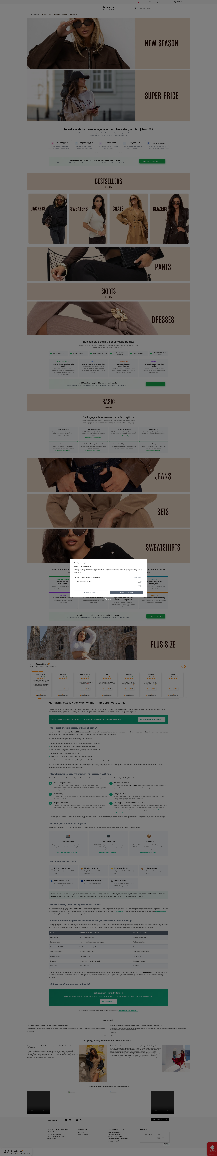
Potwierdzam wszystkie (126, 592)
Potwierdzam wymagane (90, 592)
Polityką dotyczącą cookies (112, 569)
